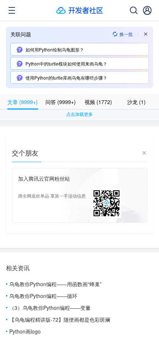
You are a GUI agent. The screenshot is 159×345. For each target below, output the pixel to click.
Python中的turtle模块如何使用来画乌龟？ (66, 63)
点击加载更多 (79, 114)
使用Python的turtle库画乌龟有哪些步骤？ (66, 77)
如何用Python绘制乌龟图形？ (55, 49)
